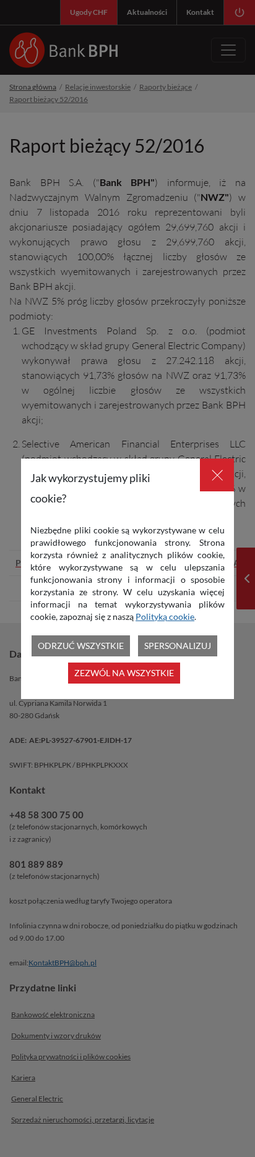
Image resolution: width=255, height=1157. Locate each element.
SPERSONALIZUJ (177, 645)
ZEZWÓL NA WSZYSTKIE (124, 673)
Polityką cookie (165, 616)
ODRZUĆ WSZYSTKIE (81, 645)
